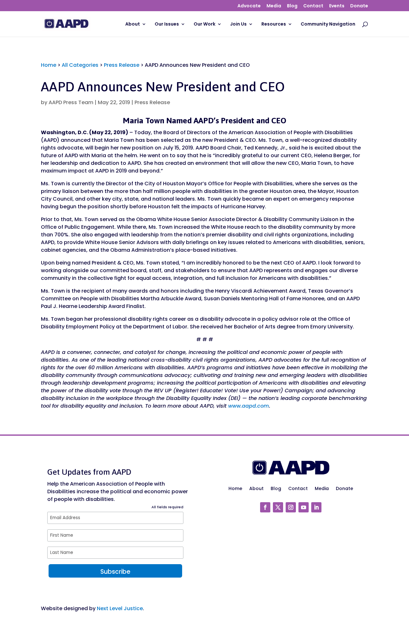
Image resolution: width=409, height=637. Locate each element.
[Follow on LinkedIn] (316, 507)
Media (273, 6)
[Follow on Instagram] (291, 507)
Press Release (121, 65)
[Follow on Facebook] (265, 507)
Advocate (249, 6)
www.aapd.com (248, 406)
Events (336, 6)
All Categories (80, 65)
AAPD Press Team (71, 102)
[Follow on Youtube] (303, 507)
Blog (292, 6)
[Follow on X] (278, 507)
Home (48, 65)
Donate (359, 6)
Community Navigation (328, 24)
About (132, 24)
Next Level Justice (120, 608)
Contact (313, 6)
